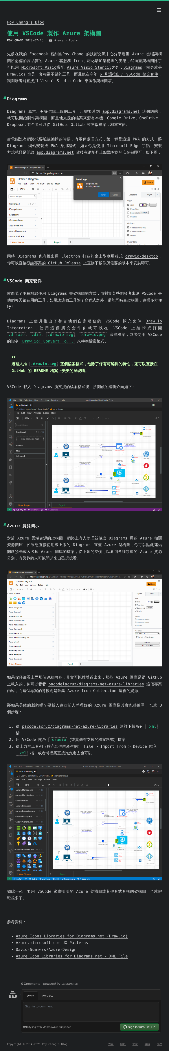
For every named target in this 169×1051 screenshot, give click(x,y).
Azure (58, 40)
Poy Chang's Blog (25, 22)
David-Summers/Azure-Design (46, 950)
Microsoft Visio (38, 67)
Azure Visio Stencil (89, 67)
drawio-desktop (141, 256)
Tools (73, 40)
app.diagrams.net (121, 111)
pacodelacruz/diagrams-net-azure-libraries (96, 684)
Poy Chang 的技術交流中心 (88, 54)
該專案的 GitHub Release (55, 263)
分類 (147, 1044)
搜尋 (159, 1044)
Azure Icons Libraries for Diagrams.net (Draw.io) (72, 936)
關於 (123, 1044)
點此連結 (154, 545)
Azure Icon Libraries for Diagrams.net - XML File (72, 956)
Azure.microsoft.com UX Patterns (52, 943)
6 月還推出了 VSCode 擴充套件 (129, 74)
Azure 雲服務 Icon (64, 61)
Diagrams (132, 67)
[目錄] (159, 10)
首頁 (111, 1044)
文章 (135, 1044)
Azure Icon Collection (92, 691)
